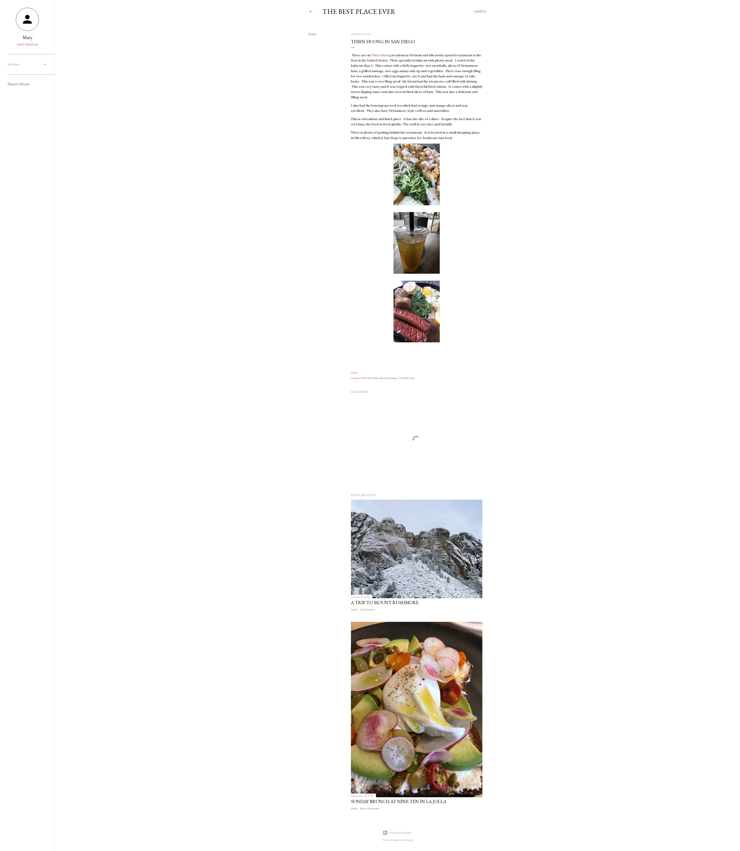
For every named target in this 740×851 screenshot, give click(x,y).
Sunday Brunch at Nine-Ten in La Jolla (398, 801)
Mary (27, 37)
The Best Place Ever (359, 11)
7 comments (367, 609)
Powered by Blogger (400, 832)
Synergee (408, 839)
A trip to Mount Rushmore (385, 602)
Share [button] (312, 34)
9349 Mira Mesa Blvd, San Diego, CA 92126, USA (388, 378)
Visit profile (27, 44)
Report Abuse (18, 84)
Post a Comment (369, 808)
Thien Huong (381, 55)
